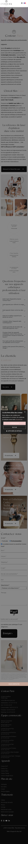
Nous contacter (14, 684)
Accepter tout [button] (14, 423)
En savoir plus (19, 419)
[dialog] (14, 422)
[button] (14, 431)
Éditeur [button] (14, 427)
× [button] (24, 412)
